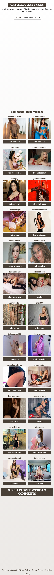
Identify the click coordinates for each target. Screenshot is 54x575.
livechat (39, 297)
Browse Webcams (31, 17)
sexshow (14, 421)
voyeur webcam (14, 266)
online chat (14, 235)
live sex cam (14, 141)
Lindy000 (39, 302)
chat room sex (14, 297)
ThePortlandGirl (39, 396)
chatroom (14, 328)
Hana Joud (14, 147)
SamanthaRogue (14, 209)
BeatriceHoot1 (14, 396)
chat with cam (39, 204)
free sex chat (39, 141)
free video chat (14, 172)
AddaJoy (14, 178)
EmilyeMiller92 (14, 116)
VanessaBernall (14, 458)
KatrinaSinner (14, 271)
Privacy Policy (24, 570)
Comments (17, 111)
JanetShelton (39, 365)
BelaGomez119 (14, 334)
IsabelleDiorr (14, 427)
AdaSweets (39, 427)
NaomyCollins (15, 302)
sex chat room (14, 452)
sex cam (39, 483)
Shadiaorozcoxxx (39, 209)
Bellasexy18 (39, 458)
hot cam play (14, 204)
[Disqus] (27, 530)
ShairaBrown (39, 240)
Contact (13, 570)
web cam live (39, 266)
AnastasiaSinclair (39, 147)
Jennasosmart (39, 178)
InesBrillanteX (39, 116)
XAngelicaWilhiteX (14, 365)
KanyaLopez (39, 334)
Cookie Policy (37, 570)
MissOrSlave (14, 240)
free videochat (39, 172)
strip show (39, 328)
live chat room (39, 235)
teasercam (14, 359)
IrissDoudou (39, 271)
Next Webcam (34, 111)
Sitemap (5, 570)
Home (18, 17)
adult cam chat (39, 359)
